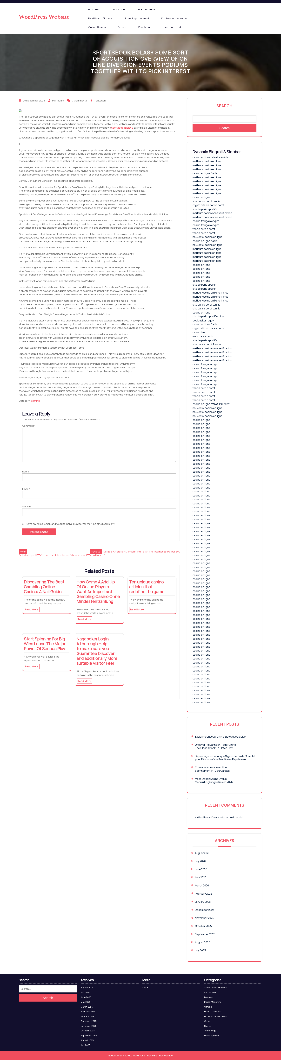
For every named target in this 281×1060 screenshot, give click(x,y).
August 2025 (202, 942)
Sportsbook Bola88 (122, 127)
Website (27, 506)
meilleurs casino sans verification (212, 213)
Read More (32, 609)
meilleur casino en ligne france (210, 292)
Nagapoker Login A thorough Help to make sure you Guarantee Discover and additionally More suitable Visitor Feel (97, 651)
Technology (210, 1030)
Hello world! (236, 817)
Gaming (35, 400)
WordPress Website (44, 17)
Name (26, 471)
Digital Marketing (212, 1001)
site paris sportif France (207, 344)
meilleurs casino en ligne (207, 161)
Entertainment (146, 9)
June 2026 (201, 869)
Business (94, 9)
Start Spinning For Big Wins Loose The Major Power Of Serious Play (45, 643)
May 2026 (200, 877)
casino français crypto (206, 221)
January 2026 (203, 901)
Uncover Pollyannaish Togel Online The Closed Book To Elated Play (215, 746)
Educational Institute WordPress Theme (131, 1055)
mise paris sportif (203, 336)
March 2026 (202, 885)
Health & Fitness (212, 1011)
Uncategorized (171, 27)
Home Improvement (136, 18)
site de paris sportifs (205, 209)
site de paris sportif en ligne (209, 316)
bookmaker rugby (203, 320)
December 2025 (204, 910)
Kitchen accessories (174, 18)
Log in (145, 987)
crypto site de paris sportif (208, 205)
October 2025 (203, 926)
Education (118, 9)
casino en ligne (201, 197)
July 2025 (200, 950)
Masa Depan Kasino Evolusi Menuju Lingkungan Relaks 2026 (214, 780)
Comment (28, 425)
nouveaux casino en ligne (207, 237)
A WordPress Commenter (210, 817)
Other (207, 1021)
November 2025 (204, 918)
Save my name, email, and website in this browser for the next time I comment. (71, 524)
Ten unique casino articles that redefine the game (146, 586)
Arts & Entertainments (215, 987)
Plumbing (144, 27)
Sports (207, 1025)
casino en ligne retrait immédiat (211, 157)
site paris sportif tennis (206, 201)
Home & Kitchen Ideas (215, 1016)
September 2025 (205, 934)
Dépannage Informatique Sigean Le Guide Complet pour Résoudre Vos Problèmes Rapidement (225, 757)
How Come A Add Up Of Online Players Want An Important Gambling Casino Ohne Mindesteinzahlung (98, 591)
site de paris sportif (204, 284)
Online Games (97, 27)
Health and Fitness (100, 18)
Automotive (210, 992)
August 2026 (202, 853)
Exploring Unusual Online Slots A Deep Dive (220, 736)
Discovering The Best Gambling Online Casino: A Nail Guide (44, 586)
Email (26, 489)
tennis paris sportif (204, 229)
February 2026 (203, 893)
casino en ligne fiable (205, 173)
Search (224, 105)
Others (122, 27)
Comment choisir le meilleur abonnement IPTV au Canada (212, 769)
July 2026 (200, 861)
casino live (199, 332)
